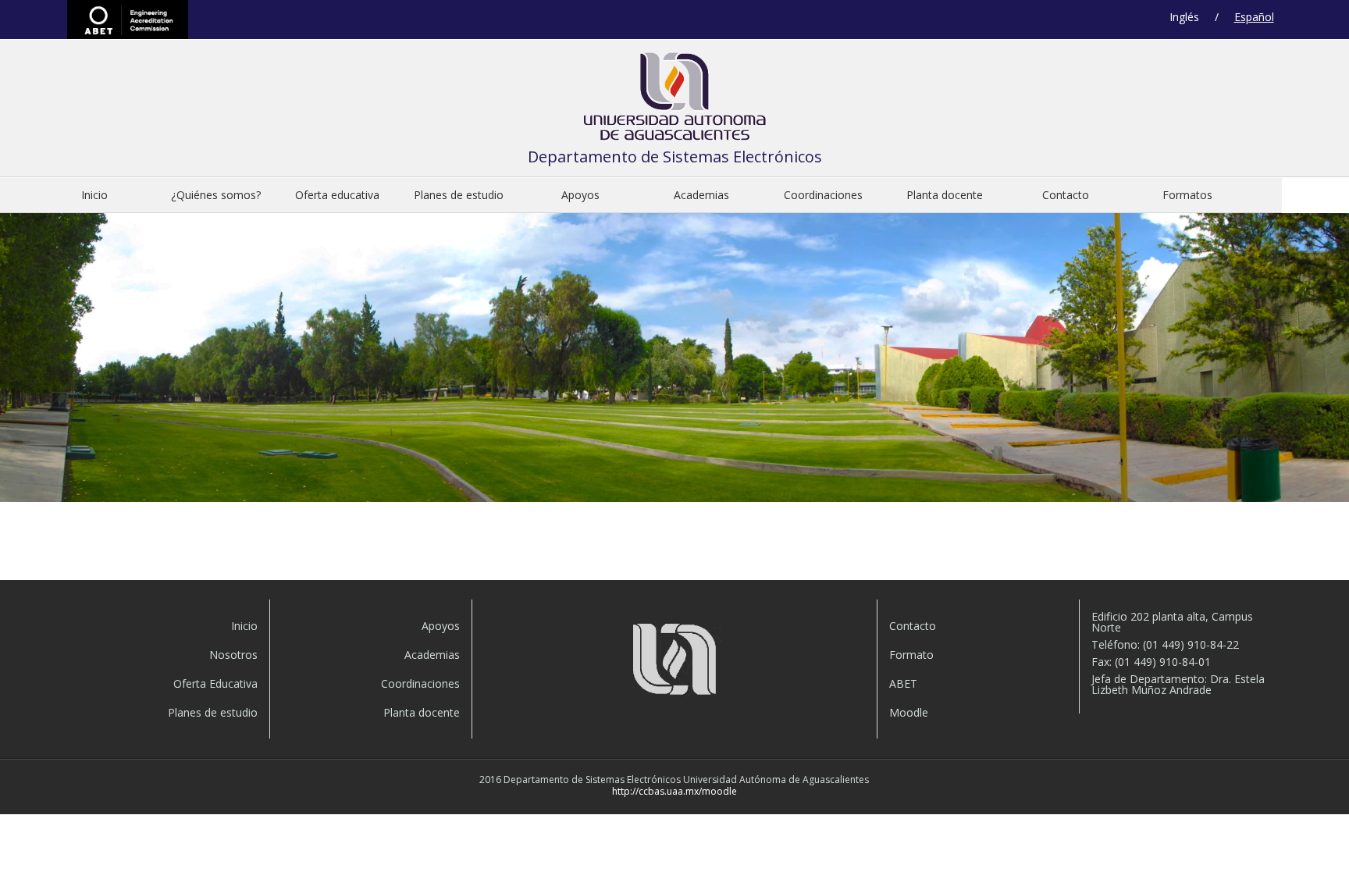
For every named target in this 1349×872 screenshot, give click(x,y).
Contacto (1065, 194)
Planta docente (944, 194)
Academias (701, 194)
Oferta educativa (337, 194)
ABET (127, 19)
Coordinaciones (823, 194)
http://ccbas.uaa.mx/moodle (674, 791)
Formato (911, 654)
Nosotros (233, 654)
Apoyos (580, 194)
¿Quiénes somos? (216, 194)
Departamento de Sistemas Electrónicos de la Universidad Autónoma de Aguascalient (674, 100)
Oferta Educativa (215, 683)
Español (1254, 16)
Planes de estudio (459, 194)
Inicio (94, 194)
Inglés (1184, 16)
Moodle (908, 712)
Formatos (1187, 194)
